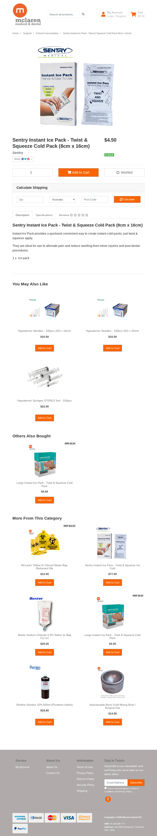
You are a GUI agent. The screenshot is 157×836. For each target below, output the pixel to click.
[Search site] (83, 14)
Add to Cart (80, 172)
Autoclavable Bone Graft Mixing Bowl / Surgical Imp (112, 706)
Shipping (82, 790)
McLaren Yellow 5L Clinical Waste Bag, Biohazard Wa (44, 567)
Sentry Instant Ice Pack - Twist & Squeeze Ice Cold (112, 567)
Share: (18, 159)
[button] (113, 14)
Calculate (129, 199)
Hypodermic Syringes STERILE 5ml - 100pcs (44, 400)
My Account (22, 767)
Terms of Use (85, 767)
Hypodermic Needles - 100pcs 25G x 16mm (44, 330)
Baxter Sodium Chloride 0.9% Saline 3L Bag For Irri (44, 636)
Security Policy (85, 784)
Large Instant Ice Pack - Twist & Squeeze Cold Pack (44, 484)
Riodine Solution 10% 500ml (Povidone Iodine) (44, 704)
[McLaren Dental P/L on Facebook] (108, 799)
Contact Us (53, 772)
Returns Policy (85, 778)
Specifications (44, 215)
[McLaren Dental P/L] (26, 14)
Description (22, 215)
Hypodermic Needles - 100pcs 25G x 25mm (112, 330)
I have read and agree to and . (121, 790)
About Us (51, 767)
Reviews (64, 215)
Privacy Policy (85, 772)
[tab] (22, 215)
